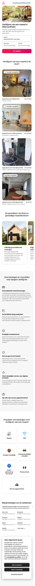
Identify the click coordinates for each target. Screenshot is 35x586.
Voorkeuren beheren (17, 574)
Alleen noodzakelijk (17, 569)
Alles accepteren (17, 565)
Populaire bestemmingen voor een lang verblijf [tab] (16, 506)
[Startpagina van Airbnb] (3, 3)
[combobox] (17, 39)
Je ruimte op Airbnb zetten (21, 3)
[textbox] (9, 45)
